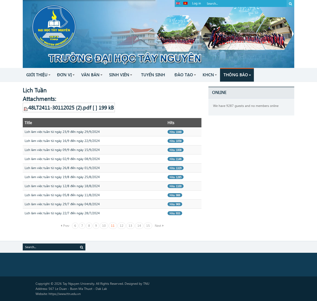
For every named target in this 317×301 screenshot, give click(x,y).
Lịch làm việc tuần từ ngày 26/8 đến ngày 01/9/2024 (62, 168)
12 (121, 225)
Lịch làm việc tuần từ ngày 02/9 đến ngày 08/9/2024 (62, 159)
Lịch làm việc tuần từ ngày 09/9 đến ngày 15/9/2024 (62, 149)
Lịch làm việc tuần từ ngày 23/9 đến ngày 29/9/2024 (62, 131)
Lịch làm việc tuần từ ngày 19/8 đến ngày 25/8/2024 (62, 177)
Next (158, 225)
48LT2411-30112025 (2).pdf (59, 107)
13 (130, 225)
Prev (66, 225)
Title (28, 122)
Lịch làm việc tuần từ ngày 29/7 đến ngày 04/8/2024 (62, 204)
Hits (171, 122)
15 (148, 225)
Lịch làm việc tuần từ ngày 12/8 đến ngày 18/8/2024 (62, 186)
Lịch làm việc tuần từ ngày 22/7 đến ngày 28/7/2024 (62, 213)
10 (104, 225)
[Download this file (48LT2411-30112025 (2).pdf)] (26, 107)
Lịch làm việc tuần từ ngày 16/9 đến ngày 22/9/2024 (62, 140)
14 (139, 225)
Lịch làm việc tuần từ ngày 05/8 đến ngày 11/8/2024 (62, 195)
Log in (196, 3)
